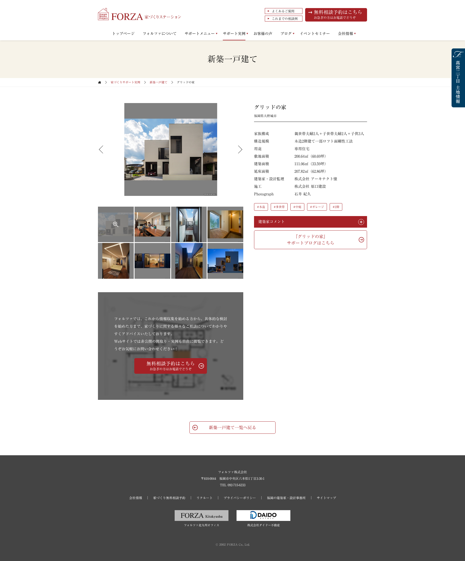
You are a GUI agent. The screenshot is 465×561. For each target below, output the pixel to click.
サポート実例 (234, 34)
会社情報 (345, 34)
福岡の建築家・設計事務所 (286, 497)
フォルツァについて (160, 34)
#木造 (261, 206)
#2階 (336, 206)
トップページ (123, 34)
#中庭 (297, 206)
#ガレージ (317, 206)
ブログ (286, 34)
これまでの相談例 (285, 18)
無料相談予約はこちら (338, 14)
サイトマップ (326, 497)
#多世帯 (279, 206)
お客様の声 (262, 34)
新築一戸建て (158, 82)
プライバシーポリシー (240, 497)
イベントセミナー (315, 34)
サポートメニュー (200, 34)
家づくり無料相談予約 (169, 497)
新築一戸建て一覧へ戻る (232, 427)
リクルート (204, 497)
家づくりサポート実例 (125, 82)
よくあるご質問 (283, 11)
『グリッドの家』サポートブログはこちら (310, 239)
